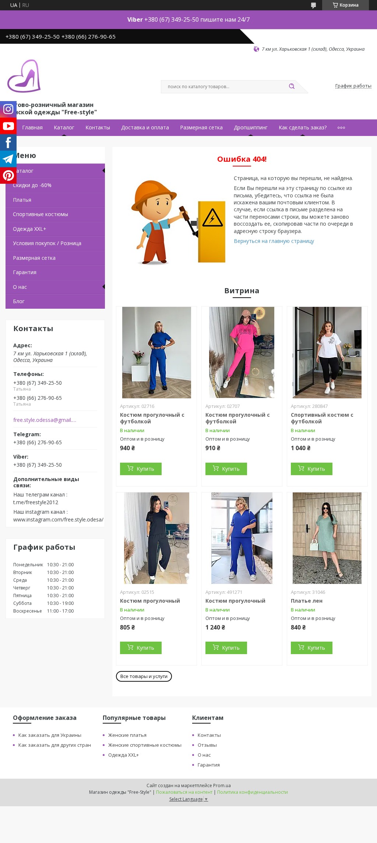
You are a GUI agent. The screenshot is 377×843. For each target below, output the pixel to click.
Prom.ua (222, 785)
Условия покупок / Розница (47, 243)
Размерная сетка (201, 127)
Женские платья (127, 735)
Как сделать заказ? (303, 127)
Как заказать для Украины (49, 735)
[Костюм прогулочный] (156, 538)
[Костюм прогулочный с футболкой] (156, 352)
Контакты (97, 127)
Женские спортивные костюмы (145, 745)
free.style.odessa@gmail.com (45, 420)
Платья (22, 199)
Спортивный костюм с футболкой (322, 418)
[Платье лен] (327, 538)
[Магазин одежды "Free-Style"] (24, 76)
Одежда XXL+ (29, 228)
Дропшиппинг (251, 127)
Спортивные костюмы (40, 214)
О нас (20, 286)
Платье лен (307, 600)
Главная (32, 127)
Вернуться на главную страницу (274, 240)
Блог (19, 301)
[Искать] (291, 86)
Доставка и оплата (145, 127)
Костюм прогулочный (150, 600)
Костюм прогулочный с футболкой (152, 418)
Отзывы (207, 745)
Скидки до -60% (32, 185)
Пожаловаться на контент (184, 792)
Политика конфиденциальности (252, 792)
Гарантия (24, 272)
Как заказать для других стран (54, 745)
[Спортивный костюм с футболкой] (327, 352)
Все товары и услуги (144, 676)
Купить (145, 468)
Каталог (64, 127)
